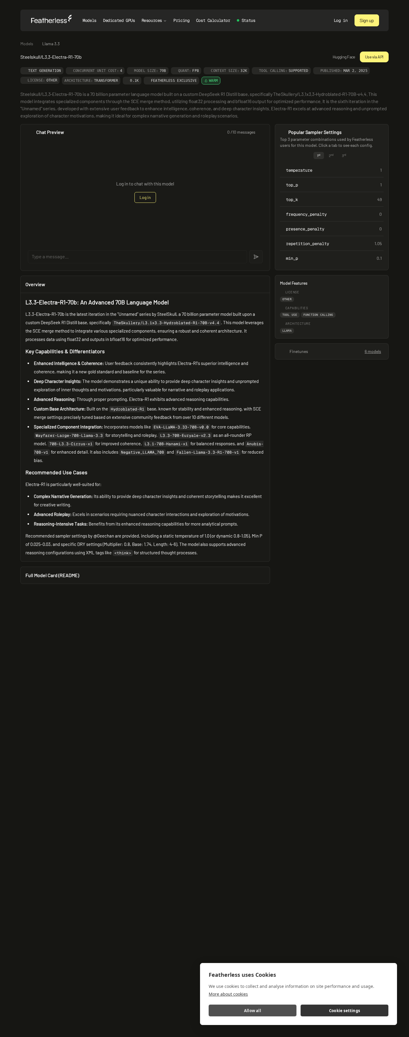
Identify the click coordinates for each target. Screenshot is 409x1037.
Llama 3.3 (51, 43)
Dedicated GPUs (119, 20)
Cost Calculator (213, 20)
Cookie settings (344, 1010)
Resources (152, 20)
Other (287, 299)
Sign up (367, 20)
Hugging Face (344, 56)
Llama (287, 330)
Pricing (181, 20)
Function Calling (318, 314)
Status (248, 20)
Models (89, 20)
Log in (340, 20)
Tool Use (289, 314)
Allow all (252, 1010)
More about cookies (228, 994)
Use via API (374, 56)
